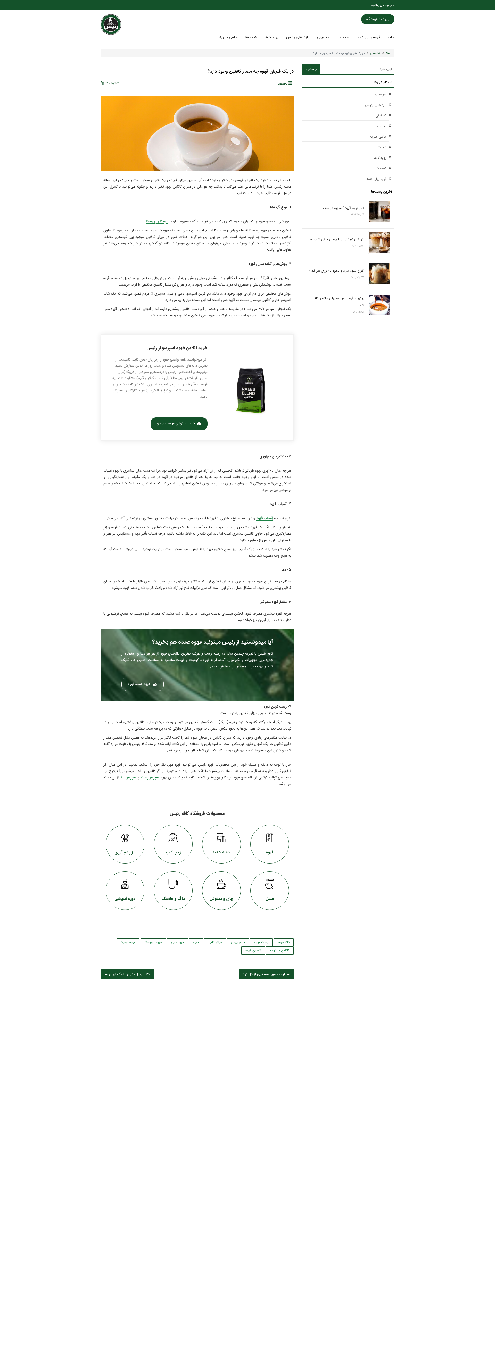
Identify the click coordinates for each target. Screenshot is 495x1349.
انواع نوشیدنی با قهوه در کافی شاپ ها (336, 239)
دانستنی (380, 147)
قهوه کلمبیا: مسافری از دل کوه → (266, 974)
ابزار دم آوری (124, 852)
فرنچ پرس (238, 942)
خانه (391, 37)
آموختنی (380, 94)
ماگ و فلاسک (173, 898)
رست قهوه (261, 942)
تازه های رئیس (297, 37)
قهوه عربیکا (128, 942)
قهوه (270, 852)
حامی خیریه (228, 37)
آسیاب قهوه (264, 518)
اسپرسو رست (150, 778)
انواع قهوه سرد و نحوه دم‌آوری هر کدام (336, 271)
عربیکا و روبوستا (157, 222)
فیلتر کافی (215, 942)
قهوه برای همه (369, 37)
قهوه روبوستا (153, 942)
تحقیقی (323, 37)
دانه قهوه (284, 942)
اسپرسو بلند (128, 778)
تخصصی (343, 37)
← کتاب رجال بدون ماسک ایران (127, 974)
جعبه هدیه (221, 852)
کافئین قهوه (253, 950)
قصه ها (251, 37)
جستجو (311, 69)
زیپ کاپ (173, 852)
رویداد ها (271, 37)
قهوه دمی (177, 942)
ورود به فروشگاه (377, 19)
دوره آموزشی (124, 898)
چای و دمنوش (221, 898)
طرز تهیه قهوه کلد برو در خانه (343, 208)
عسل (270, 898)
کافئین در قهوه (280, 950)
